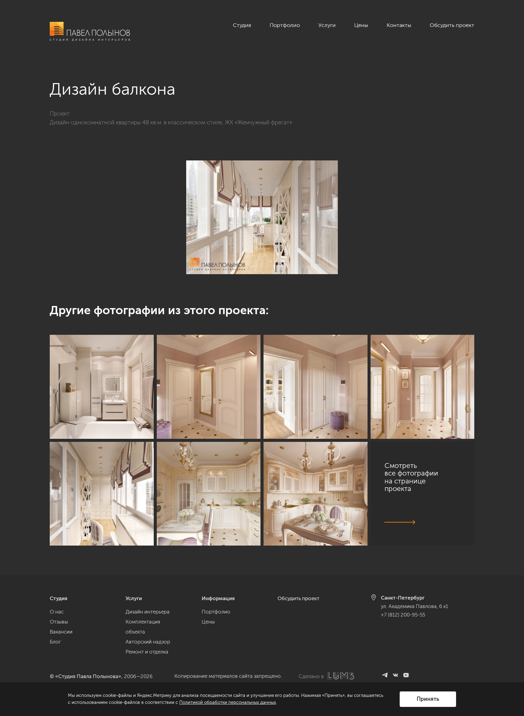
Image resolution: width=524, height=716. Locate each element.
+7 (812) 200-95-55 (403, 615)
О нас (57, 612)
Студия (242, 25)
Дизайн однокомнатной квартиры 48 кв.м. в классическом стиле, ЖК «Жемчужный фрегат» (171, 122)
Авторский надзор (148, 642)
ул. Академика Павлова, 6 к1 (414, 606)
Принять (428, 699)
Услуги (327, 25)
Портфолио (285, 25)
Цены (361, 25)
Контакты (399, 25)
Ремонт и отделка (147, 652)
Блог (55, 642)
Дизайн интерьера (148, 612)
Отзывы (59, 622)
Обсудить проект (452, 25)
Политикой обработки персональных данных (227, 702)
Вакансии (61, 632)
